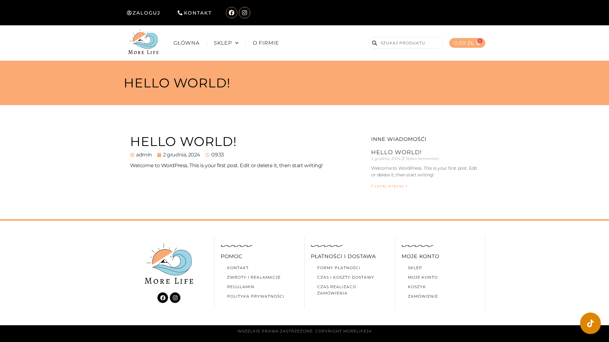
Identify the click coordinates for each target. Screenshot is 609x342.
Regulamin (240, 286)
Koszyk (417, 286)
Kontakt (238, 267)
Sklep (223, 43)
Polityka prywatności (256, 296)
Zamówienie (423, 296)
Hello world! (396, 152)
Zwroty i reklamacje (254, 277)
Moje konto (423, 277)
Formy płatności (338, 267)
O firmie (266, 43)
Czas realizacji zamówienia (337, 289)
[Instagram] (244, 12)
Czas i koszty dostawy (345, 277)
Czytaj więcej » (389, 185)
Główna (187, 43)
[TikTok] (590, 323)
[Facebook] (231, 12)
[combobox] (405, 43)
